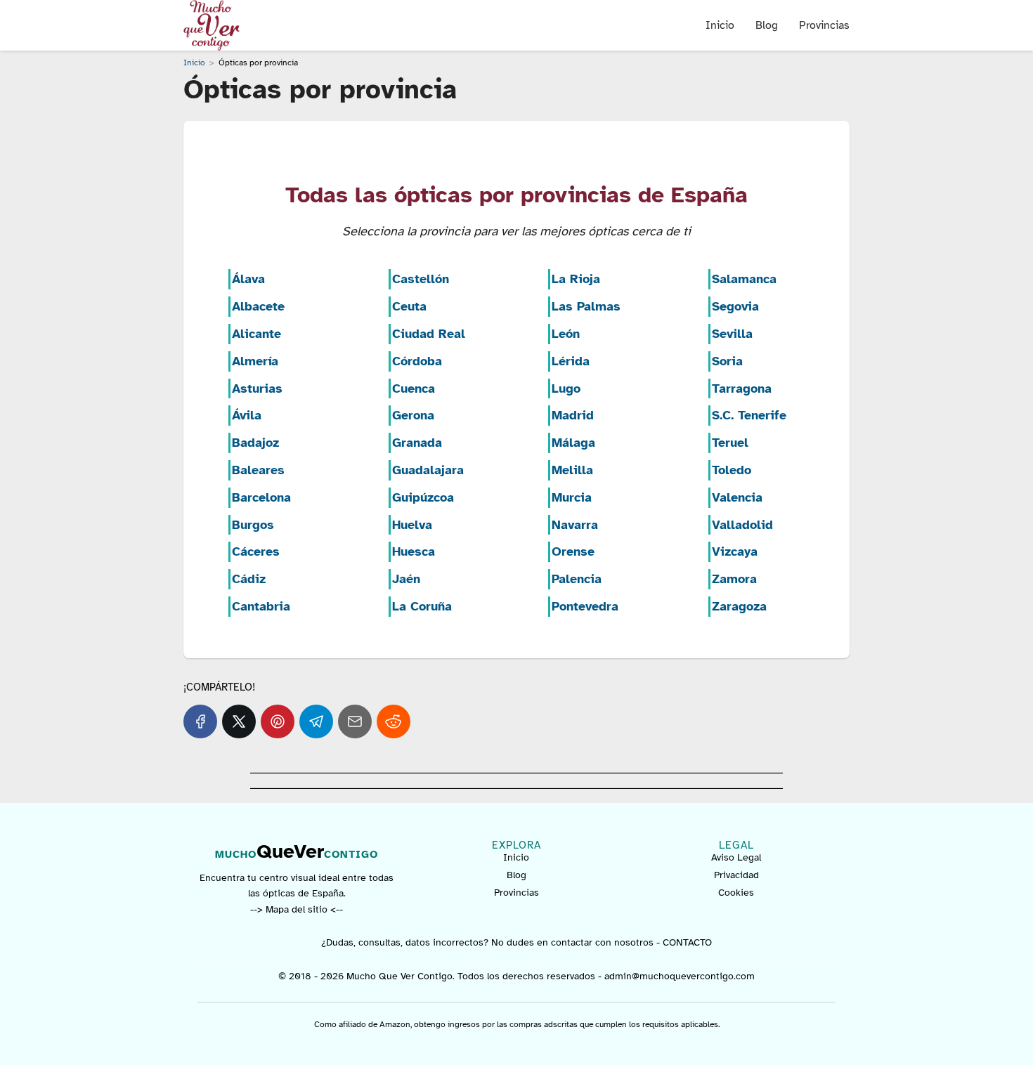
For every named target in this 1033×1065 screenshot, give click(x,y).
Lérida (571, 361)
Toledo (731, 470)
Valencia (737, 497)
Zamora (734, 579)
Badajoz (255, 442)
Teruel (730, 442)
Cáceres (256, 551)
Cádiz (249, 579)
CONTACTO (687, 942)
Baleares (258, 470)
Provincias (824, 25)
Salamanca (744, 279)
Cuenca (413, 388)
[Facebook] (200, 721)
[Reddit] (393, 721)
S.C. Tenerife (749, 415)
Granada (417, 442)
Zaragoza (739, 606)
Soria (727, 361)
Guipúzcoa (423, 497)
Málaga (573, 442)
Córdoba (417, 361)
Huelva (412, 524)
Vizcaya (735, 551)
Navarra (575, 524)
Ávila (246, 415)
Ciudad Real (428, 333)
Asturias (257, 388)
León (566, 333)
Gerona (413, 415)
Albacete (258, 306)
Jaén (406, 579)
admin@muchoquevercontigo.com (679, 976)
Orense (573, 551)
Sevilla (732, 333)
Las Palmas (586, 306)
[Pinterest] (277, 721)
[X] (239, 721)
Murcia (572, 497)
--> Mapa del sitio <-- (296, 909)
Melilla (572, 470)
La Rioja (576, 279)
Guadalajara (428, 470)
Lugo (566, 388)
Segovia (735, 306)
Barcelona (261, 497)
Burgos (253, 524)
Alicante (256, 333)
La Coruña (422, 606)
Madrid (573, 415)
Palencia (577, 579)
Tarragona (742, 388)
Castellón (420, 279)
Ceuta (409, 306)
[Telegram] (316, 721)
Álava (248, 279)
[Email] (355, 721)
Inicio (720, 25)
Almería (255, 361)
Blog (766, 25)
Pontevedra (585, 606)
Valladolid (742, 524)
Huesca (413, 551)
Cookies (736, 893)
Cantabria (261, 606)
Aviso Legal (736, 857)
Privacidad (736, 875)
